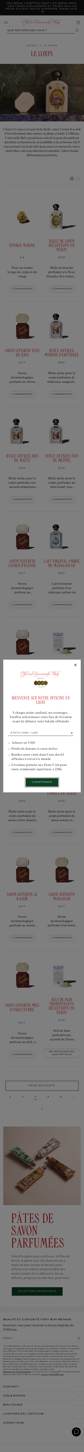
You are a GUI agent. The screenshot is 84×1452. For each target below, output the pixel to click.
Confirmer (42, 782)
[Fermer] (75, 665)
